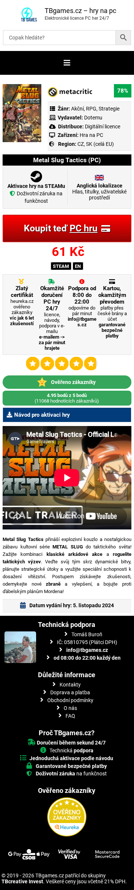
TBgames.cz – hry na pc (80, 11)
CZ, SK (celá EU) (95, 144)
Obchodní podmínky (70, 700)
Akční (77, 109)
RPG (91, 109)
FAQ (70, 716)
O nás (70, 708)
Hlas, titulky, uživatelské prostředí (99, 192)
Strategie (109, 109)
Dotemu (93, 118)
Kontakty (70, 685)
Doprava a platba (70, 692)
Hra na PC (91, 135)
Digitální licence (102, 126)
